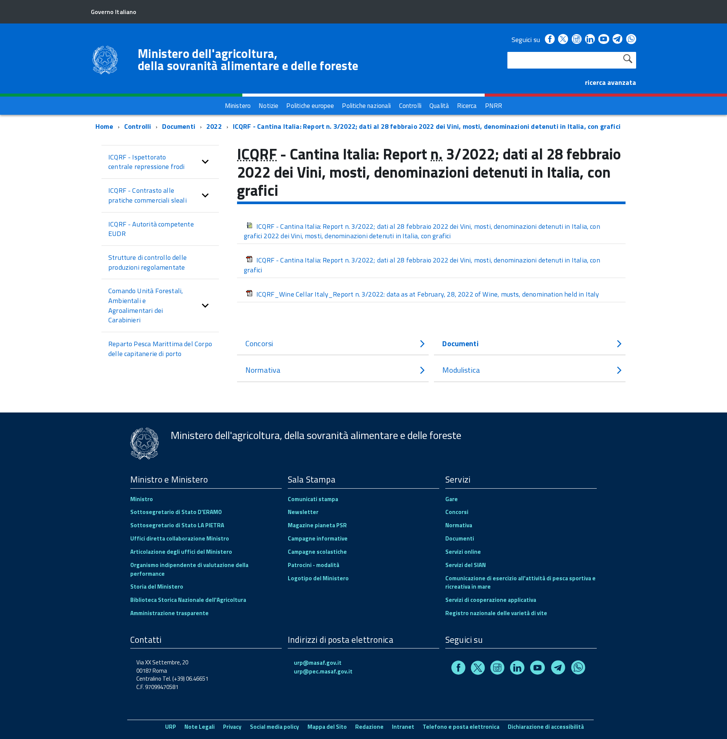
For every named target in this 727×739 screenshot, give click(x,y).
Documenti (178, 126)
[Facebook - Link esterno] (550, 39)
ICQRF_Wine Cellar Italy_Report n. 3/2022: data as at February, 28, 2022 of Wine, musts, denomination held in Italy (427, 294)
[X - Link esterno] (563, 39)
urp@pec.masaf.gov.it (323, 671)
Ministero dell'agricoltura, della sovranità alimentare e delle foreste (248, 59)
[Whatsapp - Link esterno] (631, 39)
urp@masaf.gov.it (318, 662)
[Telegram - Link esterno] (618, 39)
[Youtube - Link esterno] (603, 39)
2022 (214, 126)
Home (104, 126)
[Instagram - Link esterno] (577, 39)
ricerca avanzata (610, 82)
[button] (205, 161)
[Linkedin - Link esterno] (590, 39)
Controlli (137, 126)
